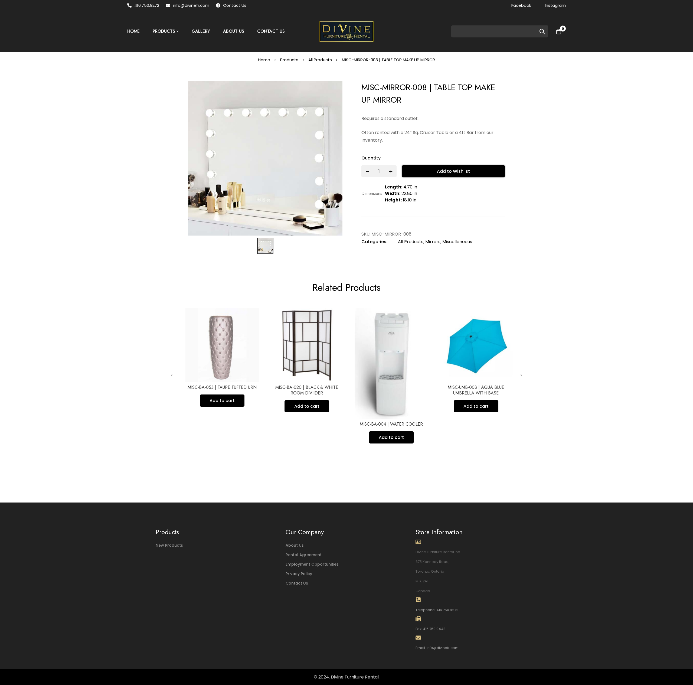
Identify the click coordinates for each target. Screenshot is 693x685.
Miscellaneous (457, 242)
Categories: (374, 242)
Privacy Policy (299, 573)
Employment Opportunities (312, 564)
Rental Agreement (304, 554)
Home (264, 60)
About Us (295, 545)
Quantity (371, 158)
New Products (169, 545)
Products (289, 60)
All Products (320, 60)
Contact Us (297, 583)
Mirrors (432, 242)
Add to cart (219, 400)
